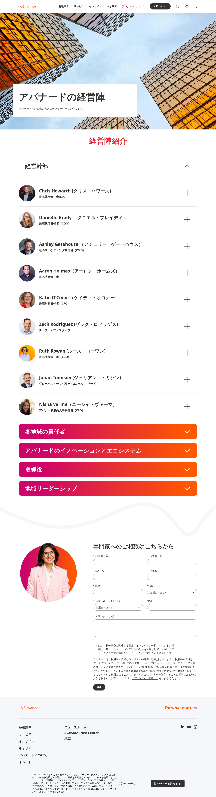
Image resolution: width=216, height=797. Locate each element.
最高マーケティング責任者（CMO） (62, 250)
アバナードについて (133, 6)
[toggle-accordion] (187, 166)
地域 (67, 738)
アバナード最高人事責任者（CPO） (62, 410)
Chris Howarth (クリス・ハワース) (75, 191)
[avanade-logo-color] (28, 6)
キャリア (112, 6)
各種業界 (64, 6)
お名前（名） (102, 555)
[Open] (187, 193)
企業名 (152, 570)
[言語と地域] (180, 6)
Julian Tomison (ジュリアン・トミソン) (80, 377)
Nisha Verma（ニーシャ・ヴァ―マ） (78, 404)
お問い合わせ (160, 6)
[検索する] (195, 6)
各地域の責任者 (45, 431)
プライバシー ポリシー (145, 678)
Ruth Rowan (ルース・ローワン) (72, 351)
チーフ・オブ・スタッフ (54, 330)
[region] (108, 783)
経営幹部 (36, 166)
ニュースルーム (75, 727)
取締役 (33, 469)
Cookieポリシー (98, 788)
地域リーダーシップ (51, 488)
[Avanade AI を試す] (186, 6)
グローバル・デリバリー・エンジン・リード (67, 383)
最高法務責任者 (49, 277)
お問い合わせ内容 (104, 616)
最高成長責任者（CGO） (55, 357)
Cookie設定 (129, 783)
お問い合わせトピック (107, 601)
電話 (149, 601)
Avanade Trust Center (81, 733)
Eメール (98, 570)
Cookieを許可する (169, 783)
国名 (150, 586)
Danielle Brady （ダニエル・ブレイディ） (83, 217)
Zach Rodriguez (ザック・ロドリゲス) (78, 324)
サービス (79, 6)
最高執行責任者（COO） (55, 223)
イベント (25, 762)
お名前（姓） (156, 555)
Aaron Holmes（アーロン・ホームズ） (79, 271)
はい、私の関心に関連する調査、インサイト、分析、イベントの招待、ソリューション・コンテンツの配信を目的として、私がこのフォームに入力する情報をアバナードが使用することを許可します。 (136, 649)
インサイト (95, 6)
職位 (96, 586)
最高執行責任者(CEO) (52, 197)
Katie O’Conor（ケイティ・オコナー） (79, 297)
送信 (99, 687)
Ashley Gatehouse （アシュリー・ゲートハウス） (91, 244)
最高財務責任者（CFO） (54, 303)
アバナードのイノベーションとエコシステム (83, 450)
